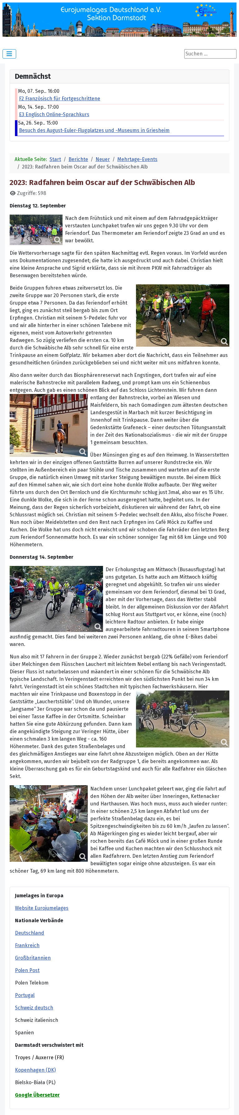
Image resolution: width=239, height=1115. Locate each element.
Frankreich (27, 945)
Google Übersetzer (37, 1095)
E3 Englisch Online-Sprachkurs (54, 114)
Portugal (25, 995)
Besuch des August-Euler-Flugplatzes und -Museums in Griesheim (94, 130)
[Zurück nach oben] (228, 1103)
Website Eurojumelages (41, 908)
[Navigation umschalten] (9, 54)
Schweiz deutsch (34, 1008)
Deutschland (29, 933)
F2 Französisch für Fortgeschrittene (59, 99)
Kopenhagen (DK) (35, 1070)
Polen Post (27, 970)
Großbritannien (33, 958)
